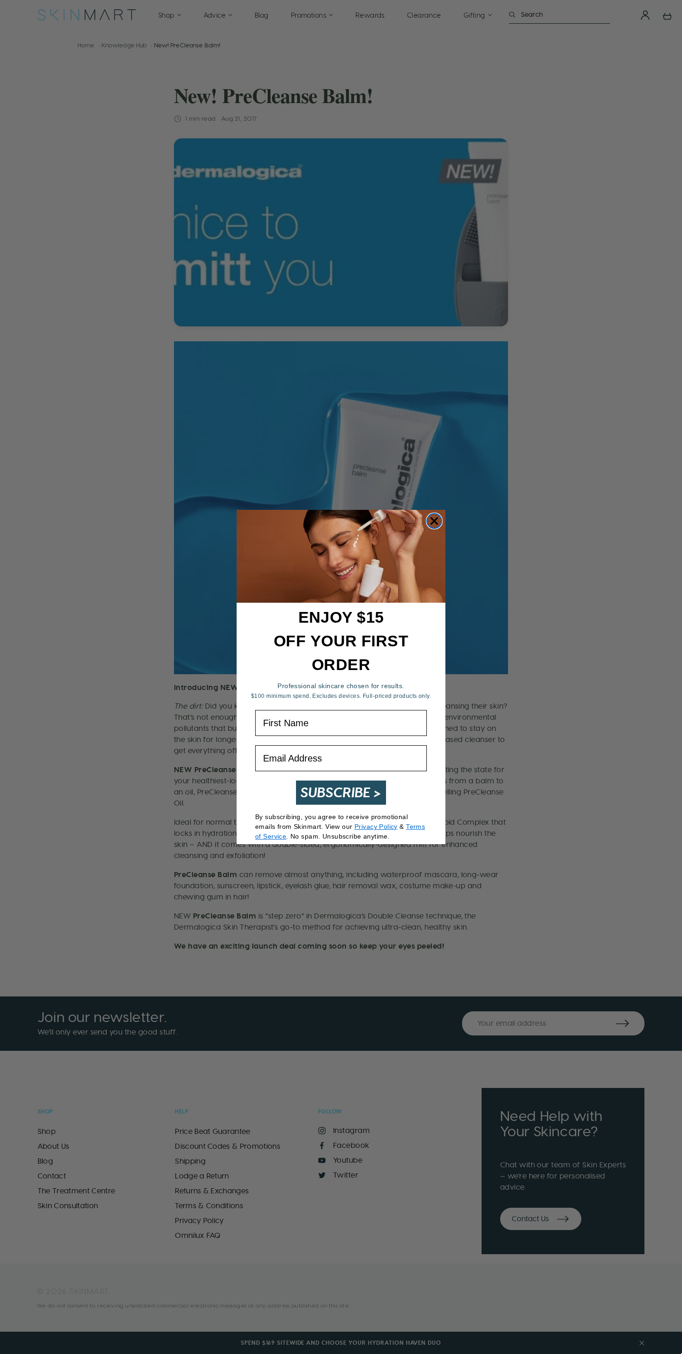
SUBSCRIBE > (341, 792)
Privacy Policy (376, 826)
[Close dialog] (434, 521)
